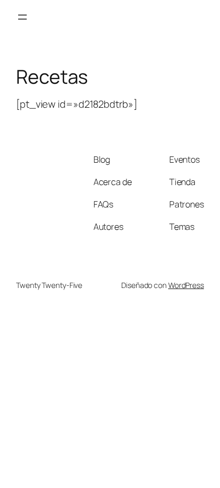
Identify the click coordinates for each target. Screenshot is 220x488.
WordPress (186, 285)
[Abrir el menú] (22, 17)
